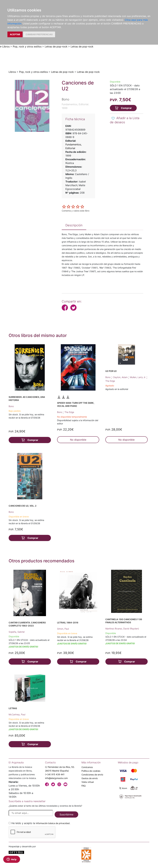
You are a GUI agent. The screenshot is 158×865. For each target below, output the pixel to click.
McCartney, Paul (17, 714)
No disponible (78, 439)
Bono (11, 406)
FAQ (83, 785)
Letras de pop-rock (56, 46)
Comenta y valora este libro (75, 210)
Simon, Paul (63, 628)
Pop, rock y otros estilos (27, 46)
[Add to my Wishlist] (113, 118)
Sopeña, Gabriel (17, 631)
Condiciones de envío (92, 774)
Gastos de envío (89, 778)
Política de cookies (90, 771)
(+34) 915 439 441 (54, 774)
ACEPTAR (15, 34)
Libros (6, 46)
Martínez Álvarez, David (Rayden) (122, 628)
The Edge (69, 412)
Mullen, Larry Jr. (138, 377)
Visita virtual (87, 782)
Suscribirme (66, 814)
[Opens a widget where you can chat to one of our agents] (11, 859)
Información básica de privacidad (53, 823)
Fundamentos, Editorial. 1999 (75, 106)
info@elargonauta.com (56, 778)
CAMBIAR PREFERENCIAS (39, 34)
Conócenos (87, 767)
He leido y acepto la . (40, 823)
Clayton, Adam (120, 377)
